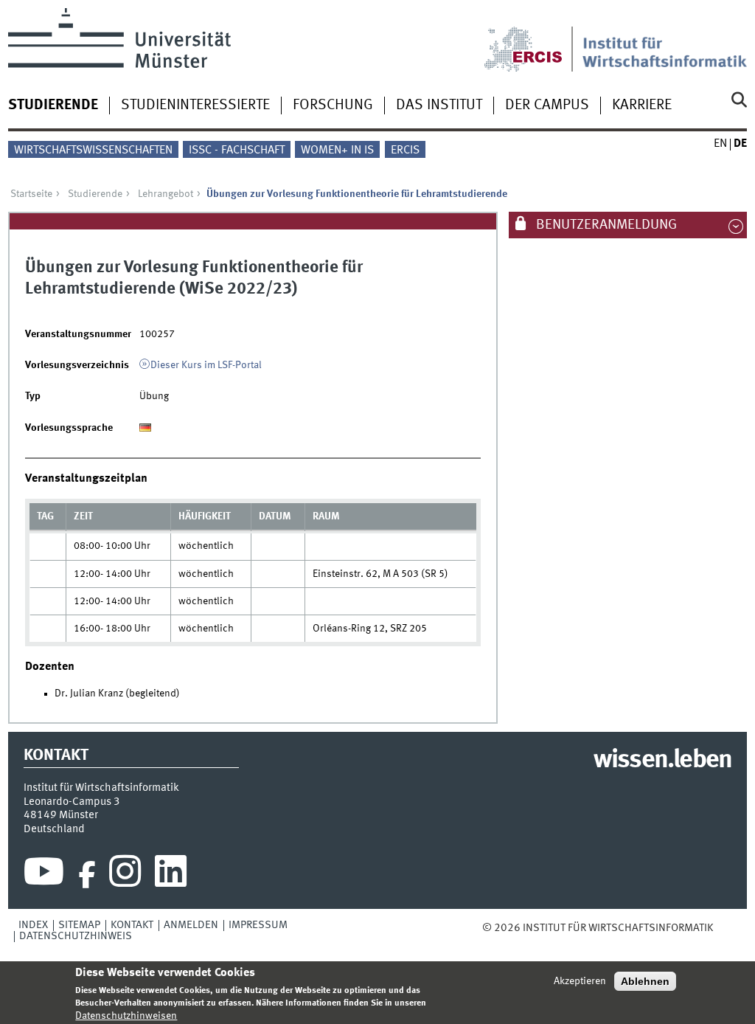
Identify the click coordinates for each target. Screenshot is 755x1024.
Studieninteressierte (195, 105)
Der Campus (547, 105)
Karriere (642, 105)
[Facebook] (87, 875)
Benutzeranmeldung (605, 225)
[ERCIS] (533, 40)
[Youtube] (44, 875)
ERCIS (405, 150)
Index (33, 925)
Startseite (31, 194)
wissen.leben (662, 760)
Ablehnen (645, 981)
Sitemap (79, 925)
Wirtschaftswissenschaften (93, 150)
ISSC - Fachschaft (237, 150)
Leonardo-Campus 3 (72, 802)
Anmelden (191, 925)
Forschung (333, 105)
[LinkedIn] (171, 875)
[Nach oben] (723, 928)
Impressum (258, 925)
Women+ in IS (337, 150)
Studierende (53, 105)
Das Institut (439, 105)
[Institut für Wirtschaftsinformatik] (664, 40)
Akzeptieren (580, 981)
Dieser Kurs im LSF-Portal (206, 365)
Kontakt (132, 925)
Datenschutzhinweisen (126, 1016)
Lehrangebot (165, 194)
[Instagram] (125, 875)
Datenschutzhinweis (75, 936)
